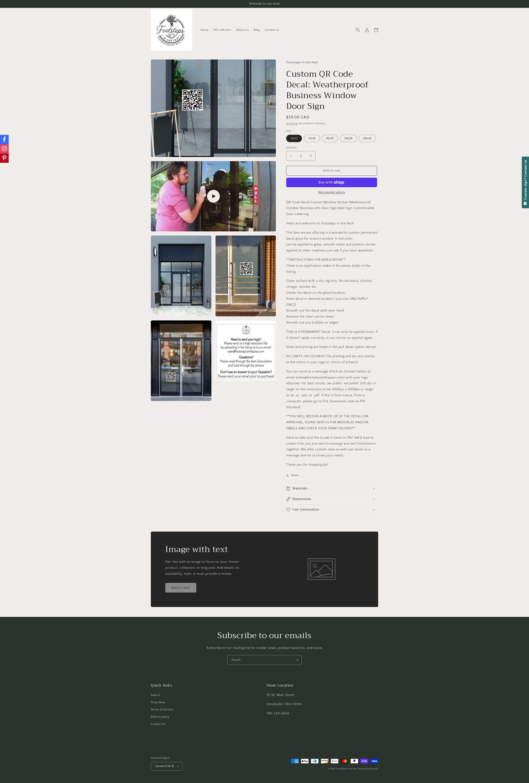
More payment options (331, 192)
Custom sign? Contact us (525, 181)
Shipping (291, 123)
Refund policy (160, 717)
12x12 (294, 138)
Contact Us (158, 724)
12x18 (312, 138)
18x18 (330, 138)
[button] (357, 30)
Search (155, 695)
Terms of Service (162, 709)
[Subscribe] (296, 660)
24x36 (367, 138)
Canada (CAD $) (164, 766)
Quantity (291, 147)
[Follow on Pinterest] (4, 158)
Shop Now (158, 702)
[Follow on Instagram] (4, 149)
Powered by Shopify (367, 769)
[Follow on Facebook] (4, 139)
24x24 (348, 138)
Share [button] (295, 475)
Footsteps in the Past (346, 769)
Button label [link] (181, 587)
